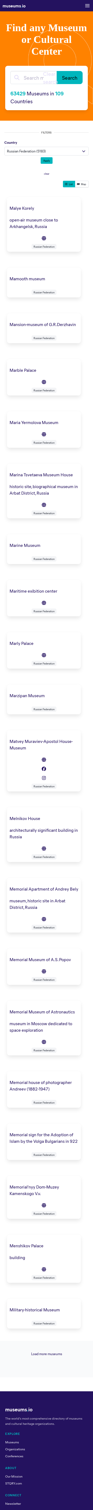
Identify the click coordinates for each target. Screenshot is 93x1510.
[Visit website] (44, 238)
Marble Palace (23, 370)
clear (46, 173)
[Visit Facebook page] (44, 768)
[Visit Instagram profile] (44, 777)
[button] (87, 5)
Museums (12, 1442)
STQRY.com (13, 1483)
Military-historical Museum (35, 1309)
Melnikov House (25, 818)
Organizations (15, 1449)
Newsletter (13, 1503)
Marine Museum (25, 545)
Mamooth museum (27, 278)
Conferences (14, 1456)
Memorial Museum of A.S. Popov (40, 959)
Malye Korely (22, 208)
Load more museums (46, 1353)
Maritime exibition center (33, 591)
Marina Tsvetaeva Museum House (41, 474)
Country (10, 142)
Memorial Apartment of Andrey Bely (44, 889)
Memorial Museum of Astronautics (42, 1012)
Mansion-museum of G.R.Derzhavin (43, 324)
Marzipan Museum (27, 695)
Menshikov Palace (26, 1245)
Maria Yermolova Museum (34, 422)
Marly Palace (22, 643)
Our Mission (13, 1476)
